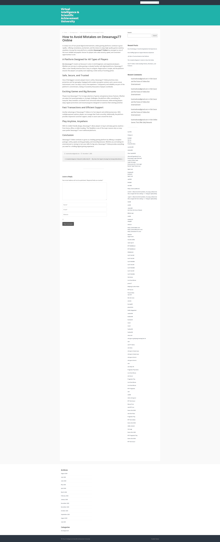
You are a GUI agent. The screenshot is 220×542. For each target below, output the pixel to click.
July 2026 (63, 477)
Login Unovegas (132, 162)
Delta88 (129, 138)
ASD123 (129, 224)
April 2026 (63, 488)
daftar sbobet (131, 426)
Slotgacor (130, 135)
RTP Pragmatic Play (133, 435)
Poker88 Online (131, 144)
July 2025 (63, 522)
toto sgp (130, 429)
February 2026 (64, 496)
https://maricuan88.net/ (134, 188)
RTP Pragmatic (131, 388)
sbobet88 (130, 150)
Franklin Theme (155, 539)
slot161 (129, 301)
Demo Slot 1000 (132, 432)
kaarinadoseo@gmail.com (139, 79)
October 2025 (64, 511)
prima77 (130, 283)
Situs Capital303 (132, 153)
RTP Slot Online (131, 420)
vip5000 (130, 179)
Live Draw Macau (132, 280)
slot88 (129, 205)
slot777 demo (131, 345)
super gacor (131, 242)
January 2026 (64, 499)
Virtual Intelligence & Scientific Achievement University (70, 15)
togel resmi (131, 236)
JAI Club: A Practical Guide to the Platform (138, 56)
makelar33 (130, 219)
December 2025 (65, 503)
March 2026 (64, 492)
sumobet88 (130, 147)
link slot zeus (131, 298)
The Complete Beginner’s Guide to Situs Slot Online (141, 60)
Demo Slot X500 (132, 410)
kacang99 (130, 304)
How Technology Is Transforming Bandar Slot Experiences (142, 49)
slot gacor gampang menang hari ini (137, 338)
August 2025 (64, 518)
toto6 (129, 323)
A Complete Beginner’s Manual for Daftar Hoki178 (77, 159)
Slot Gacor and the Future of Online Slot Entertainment (144, 81)
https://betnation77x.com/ (134, 231)
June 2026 (63, 481)
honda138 (130, 320)
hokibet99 (130, 316)
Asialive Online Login (133, 160)
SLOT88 (129, 132)
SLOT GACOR (131, 255)
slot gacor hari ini (132, 357)
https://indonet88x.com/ (134, 227)
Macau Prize (131, 404)
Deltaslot (130, 174)
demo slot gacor (132, 398)
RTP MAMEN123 (131, 246)
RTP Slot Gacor (131, 401)
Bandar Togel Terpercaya (134, 166)
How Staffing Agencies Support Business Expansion (141, 52)
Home (65, 32)
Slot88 (129, 202)
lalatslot (130, 234)
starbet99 (130, 313)
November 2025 (65, 507)
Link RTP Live (131, 407)
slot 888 (130, 185)
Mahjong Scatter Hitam (133, 286)
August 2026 (64, 473)
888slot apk (131, 213)
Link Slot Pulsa (131, 413)
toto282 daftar (131, 239)
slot (129, 341)
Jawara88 (130, 208)
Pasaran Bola (131, 293)
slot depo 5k (131, 366)
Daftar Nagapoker (132, 310)
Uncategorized (73, 32)
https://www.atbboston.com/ (135, 229)
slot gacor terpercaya (133, 351)
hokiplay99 (130, 172)
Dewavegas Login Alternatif (135, 158)
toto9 (129, 326)
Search (129, 32)
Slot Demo (130, 277)
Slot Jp (129, 140)
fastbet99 (130, 329)
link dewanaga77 (67, 64)
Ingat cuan (130, 169)
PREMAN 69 (130, 252)
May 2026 (63, 484)
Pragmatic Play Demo (133, 369)
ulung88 (130, 221)
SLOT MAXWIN (131, 261)
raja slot (130, 294)
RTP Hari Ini (130, 289)
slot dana (130, 348)
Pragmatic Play (131, 379)
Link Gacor (130, 376)
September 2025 (65, 514)
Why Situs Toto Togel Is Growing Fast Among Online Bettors (107, 159)
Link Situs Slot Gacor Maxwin (135, 210)
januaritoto (130, 307)
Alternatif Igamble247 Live (134, 156)
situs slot (130, 335)
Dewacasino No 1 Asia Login (135, 164)
